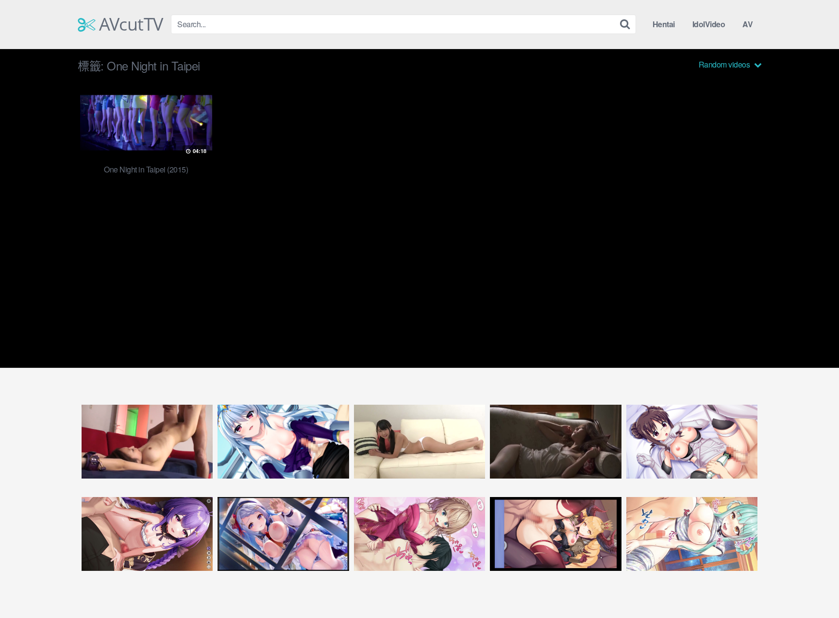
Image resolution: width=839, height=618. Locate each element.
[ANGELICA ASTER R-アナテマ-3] (555, 534)
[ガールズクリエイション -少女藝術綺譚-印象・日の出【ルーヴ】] (283, 534)
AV (747, 24)
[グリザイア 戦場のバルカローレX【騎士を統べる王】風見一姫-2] (283, 442)
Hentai (664, 24)
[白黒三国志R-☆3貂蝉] (691, 534)
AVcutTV (129, 24)
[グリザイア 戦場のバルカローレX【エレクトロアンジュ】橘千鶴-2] (691, 442)
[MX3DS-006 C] (147, 442)
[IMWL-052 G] (419, 442)
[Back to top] (812, 587)
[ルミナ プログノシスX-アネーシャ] (147, 534)
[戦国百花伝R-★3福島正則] (419, 534)
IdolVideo (708, 24)
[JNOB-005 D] (555, 442)
